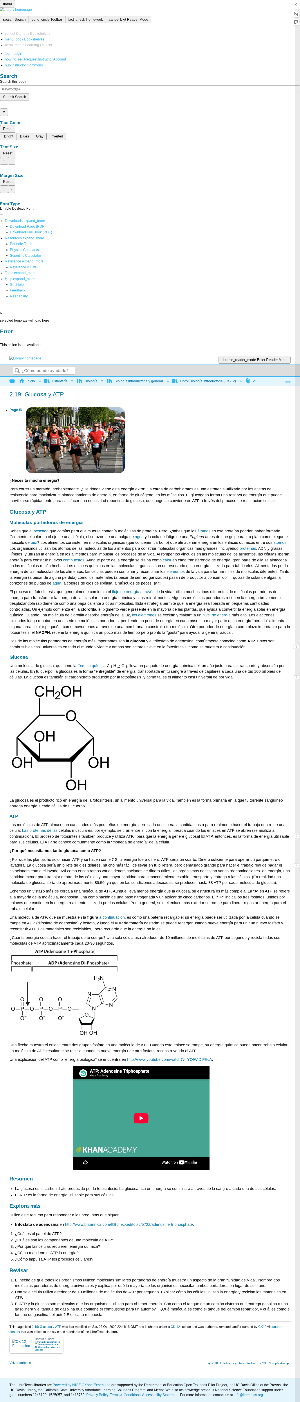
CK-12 (176, 1327)
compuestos (73, 560)
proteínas (248, 548)
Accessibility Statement (160, 1395)
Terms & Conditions (125, 1395)
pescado (41, 531)
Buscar (17, 371)
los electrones (144, 615)
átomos (203, 531)
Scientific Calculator (25, 255)
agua (139, 537)
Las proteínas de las (40, 830)
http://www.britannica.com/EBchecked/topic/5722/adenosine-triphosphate (129, 1224)
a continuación (112, 917)
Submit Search (14, 97)
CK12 (262, 1327)
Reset (7, 129)
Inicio (31, 381)
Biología (91, 381)
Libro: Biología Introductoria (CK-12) (208, 381)
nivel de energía (216, 615)
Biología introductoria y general (139, 381)
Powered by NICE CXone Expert (79, 1385)
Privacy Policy (97, 1395)
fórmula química (92, 665)
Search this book (13, 81)
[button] (17, 290)
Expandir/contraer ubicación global (288, 380)
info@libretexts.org (248, 1395)
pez (34, 542)
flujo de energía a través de (136, 592)
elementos (175, 571)
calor (167, 560)
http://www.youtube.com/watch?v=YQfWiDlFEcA (169, 1059)
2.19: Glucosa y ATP (46, 1327)
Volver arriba (18, 1363)
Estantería (60, 381)
